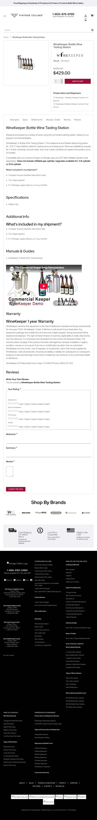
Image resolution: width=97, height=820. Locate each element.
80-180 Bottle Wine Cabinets (75, 698)
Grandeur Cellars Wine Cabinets (75, 664)
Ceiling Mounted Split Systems (75, 611)
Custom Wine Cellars (43, 561)
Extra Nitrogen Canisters (42, 737)
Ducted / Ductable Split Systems (76, 602)
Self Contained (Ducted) (73, 596)
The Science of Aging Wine (43, 645)
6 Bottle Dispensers (41, 754)
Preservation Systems (41, 734)
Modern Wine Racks (10, 765)
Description (14, 119)
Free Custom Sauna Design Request (46, 605)
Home (6, 37)
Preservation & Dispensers (45, 713)
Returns (36, 786)
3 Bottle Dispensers (41, 748)
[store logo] (27, 15)
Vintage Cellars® (36, 810)
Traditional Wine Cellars (42, 574)
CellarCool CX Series (72, 582)
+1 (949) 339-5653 (12, 630)
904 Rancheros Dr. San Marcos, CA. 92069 (12, 610)
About (22, 783)
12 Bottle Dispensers (41, 760)
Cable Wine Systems (10, 733)
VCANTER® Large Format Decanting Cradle (48, 724)
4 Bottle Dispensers (41, 751)
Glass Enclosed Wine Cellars (43, 577)
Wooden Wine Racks (10, 750)
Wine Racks (38, 636)
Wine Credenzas (71, 684)
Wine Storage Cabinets (75, 644)
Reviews (77, 119)
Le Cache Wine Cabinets (73, 652)
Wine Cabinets (39, 639)
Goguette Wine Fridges (73, 667)
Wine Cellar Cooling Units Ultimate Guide (78, 628)
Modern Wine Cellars (41, 568)
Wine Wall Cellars (40, 580)
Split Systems (70, 599)
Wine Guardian (70, 569)
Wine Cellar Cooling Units (76, 561)
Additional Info (37, 119)
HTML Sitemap (71, 810)
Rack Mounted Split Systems (74, 608)
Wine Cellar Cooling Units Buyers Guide (78, 638)
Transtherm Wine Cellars (73, 658)
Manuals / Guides (53, 119)
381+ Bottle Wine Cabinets (74, 707)
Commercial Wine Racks (11, 756)
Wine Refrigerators (71, 687)
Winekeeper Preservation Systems (45, 721)
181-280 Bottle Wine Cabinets (75, 701)
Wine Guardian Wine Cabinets (75, 655)
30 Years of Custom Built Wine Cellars (66, 3)
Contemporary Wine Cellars (43, 571)
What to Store (39, 627)
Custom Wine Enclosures (42, 588)
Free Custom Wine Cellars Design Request (48, 591)
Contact (48, 786)
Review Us (60, 786)
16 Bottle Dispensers (41, 764)
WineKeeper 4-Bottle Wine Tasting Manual (25, 258)
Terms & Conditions (46, 783)
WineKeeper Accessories (42, 767)
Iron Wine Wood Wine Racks (12, 736)
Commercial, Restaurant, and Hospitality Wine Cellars (47, 584)
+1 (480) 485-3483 (12, 646)
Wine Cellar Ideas (40, 633)
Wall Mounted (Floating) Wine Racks (15, 762)
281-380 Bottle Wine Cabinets (75, 704)
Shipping (74, 783)
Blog (31, 783)
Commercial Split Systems (74, 614)
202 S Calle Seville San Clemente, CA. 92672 (12, 627)
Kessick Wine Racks (9, 727)
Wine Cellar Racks (11, 713)
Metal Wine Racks (9, 747)
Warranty (67, 119)
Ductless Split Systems (73, 605)
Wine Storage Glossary (42, 624)
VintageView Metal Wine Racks (13, 721)
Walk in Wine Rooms (72, 678)
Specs (25, 119)
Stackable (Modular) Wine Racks (14, 759)
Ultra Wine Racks (9, 724)
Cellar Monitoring (71, 617)
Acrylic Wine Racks (9, 753)
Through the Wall (71, 592)
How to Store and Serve (42, 630)
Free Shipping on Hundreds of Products (31, 3)
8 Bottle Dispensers (41, 757)
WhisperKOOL (70, 579)
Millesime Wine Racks (10, 730)
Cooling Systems (40, 642)
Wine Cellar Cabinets (72, 681)
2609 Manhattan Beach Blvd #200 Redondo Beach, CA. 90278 (14, 594)
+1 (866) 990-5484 (12, 613)
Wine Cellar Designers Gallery (44, 565)
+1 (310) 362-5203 (14, 597)
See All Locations (9, 655)
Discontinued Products (60, 810)
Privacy (62, 783)
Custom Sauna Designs (42, 602)
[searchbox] (48, 30)
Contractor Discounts (42, 773)
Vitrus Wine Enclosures (72, 661)
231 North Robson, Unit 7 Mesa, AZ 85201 (12, 643)
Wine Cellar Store (40, 611)
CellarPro (69, 576)
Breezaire (69, 573)
